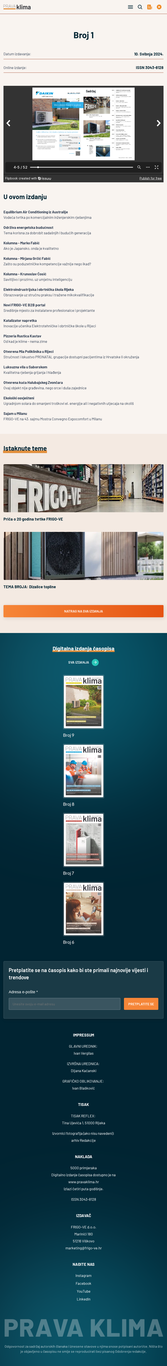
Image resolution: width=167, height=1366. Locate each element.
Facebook (83, 1283)
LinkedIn (83, 1299)
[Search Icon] (140, 7)
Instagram (83, 1275)
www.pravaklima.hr (83, 1182)
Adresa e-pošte (23, 992)
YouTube (83, 1291)
